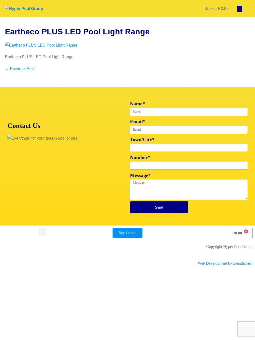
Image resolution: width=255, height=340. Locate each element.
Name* (137, 103)
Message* (140, 175)
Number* (140, 157)
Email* (137, 121)
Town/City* (142, 139)
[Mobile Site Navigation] (248, 9)
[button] (42, 232)
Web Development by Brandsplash (225, 263)
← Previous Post (20, 68)
